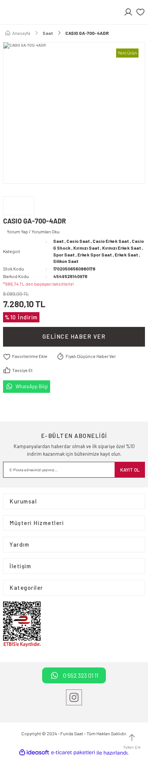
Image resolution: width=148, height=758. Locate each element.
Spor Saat (64, 254)
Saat (58, 241)
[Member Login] (128, 12)
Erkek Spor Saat (94, 254)
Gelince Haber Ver (74, 336)
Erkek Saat (126, 254)
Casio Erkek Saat (111, 241)
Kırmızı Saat (86, 247)
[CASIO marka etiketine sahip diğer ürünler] (18, 205)
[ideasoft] (34, 752)
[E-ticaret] (73, 753)
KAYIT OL (130, 470)
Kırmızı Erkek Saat (121, 247)
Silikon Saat (66, 261)
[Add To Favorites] (25, 357)
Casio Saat (78, 241)
